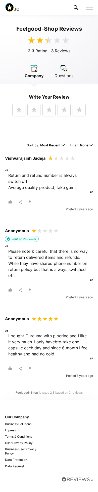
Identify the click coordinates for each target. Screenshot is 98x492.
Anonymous (17, 230)
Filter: (79, 145)
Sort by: (44, 145)
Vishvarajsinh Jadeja (25, 158)
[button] (76, 7)
